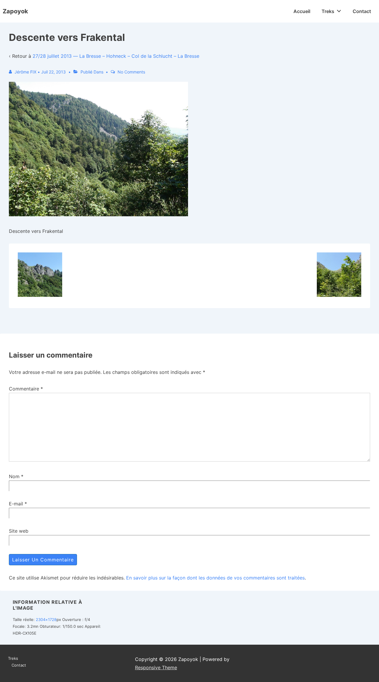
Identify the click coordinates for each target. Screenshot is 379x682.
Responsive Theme (156, 667)
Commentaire (26, 389)
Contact (362, 11)
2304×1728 (46, 619)
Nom (14, 476)
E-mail (16, 504)
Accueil (301, 11)
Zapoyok (15, 11)
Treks (328, 11)
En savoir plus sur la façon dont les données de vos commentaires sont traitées (215, 578)
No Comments (131, 71)
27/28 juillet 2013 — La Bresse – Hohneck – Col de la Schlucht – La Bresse (116, 56)
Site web (18, 531)
